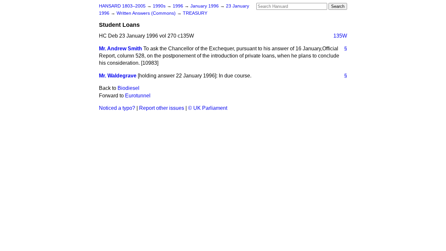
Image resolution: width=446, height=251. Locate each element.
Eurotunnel (138, 95)
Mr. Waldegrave (117, 75)
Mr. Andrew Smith (120, 48)
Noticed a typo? (117, 108)
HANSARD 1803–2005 (122, 6)
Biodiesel (128, 88)
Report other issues (161, 108)
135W (340, 36)
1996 (178, 6)
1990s (160, 6)
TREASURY (195, 13)
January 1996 (205, 6)
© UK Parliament (207, 108)
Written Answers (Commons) (147, 13)
